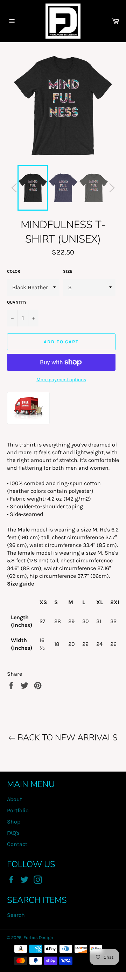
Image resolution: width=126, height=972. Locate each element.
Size (67, 271)
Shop (13, 821)
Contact (17, 844)
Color (13, 271)
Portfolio (18, 810)
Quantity (17, 302)
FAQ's (13, 832)
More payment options (61, 380)
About (14, 799)
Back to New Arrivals (66, 737)
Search (16, 915)
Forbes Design (38, 937)
